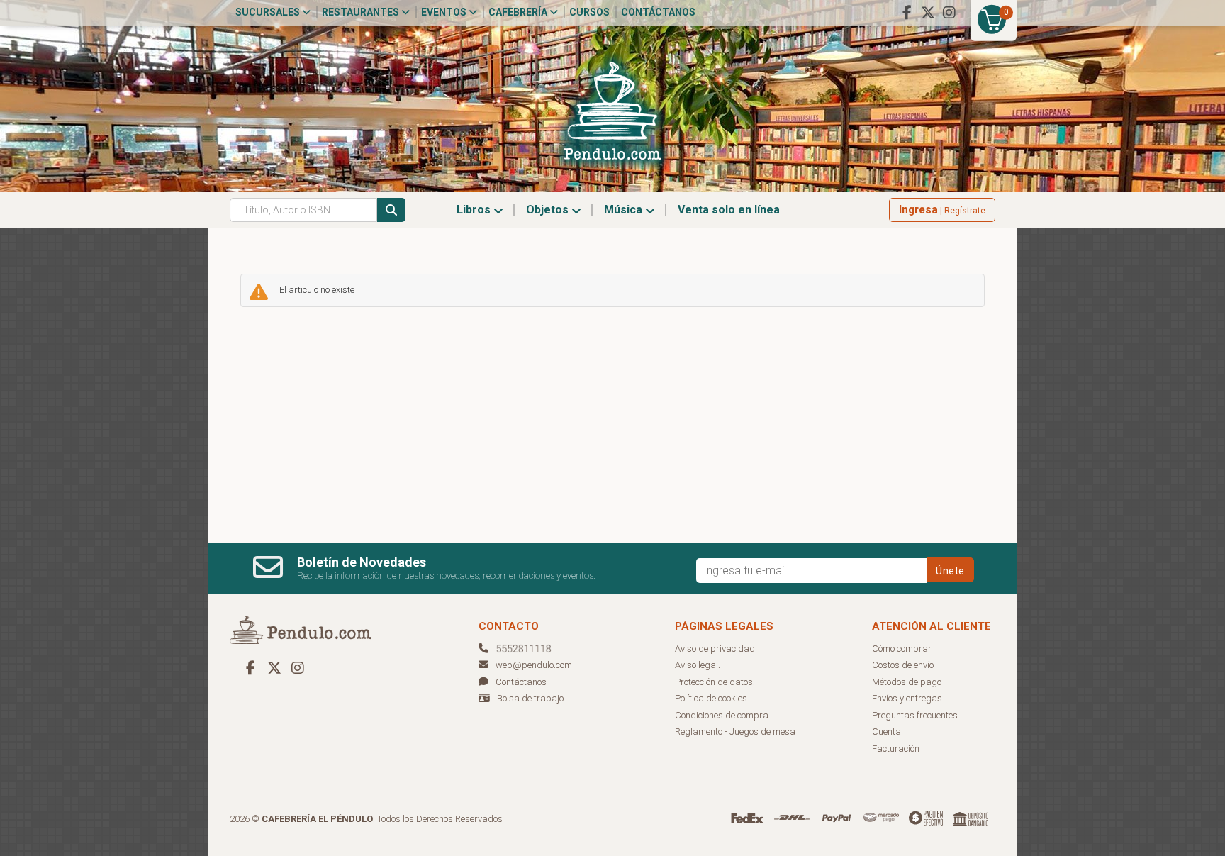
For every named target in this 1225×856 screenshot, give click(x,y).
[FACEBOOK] (906, 13)
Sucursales (268, 12)
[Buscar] (391, 210)
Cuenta (886, 731)
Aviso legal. (697, 665)
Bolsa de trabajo (530, 698)
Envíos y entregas (907, 698)
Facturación (895, 748)
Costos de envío (903, 665)
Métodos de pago (906, 682)
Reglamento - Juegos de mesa (735, 731)
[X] (928, 13)
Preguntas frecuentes (915, 715)
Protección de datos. (715, 682)
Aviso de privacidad (715, 648)
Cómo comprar (902, 648)
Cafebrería (518, 12)
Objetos (548, 209)
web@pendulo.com (534, 665)
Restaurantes (361, 12)
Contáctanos (658, 12)
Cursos (589, 12)
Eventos (445, 12)
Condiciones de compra (721, 715)
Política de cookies (711, 698)
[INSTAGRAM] (949, 13)
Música (624, 209)
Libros (475, 209)
